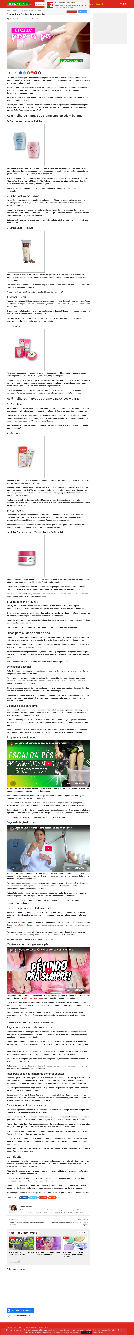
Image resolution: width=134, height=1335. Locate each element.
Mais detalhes (98, 1333)
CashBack (99, 4)
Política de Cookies (30, 1327)
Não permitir (71, 12)
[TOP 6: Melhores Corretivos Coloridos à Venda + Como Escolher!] (75, 1243)
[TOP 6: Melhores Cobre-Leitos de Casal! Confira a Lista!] (21, 1243)
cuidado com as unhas (32, 998)
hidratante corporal (20, 925)
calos (9, 657)
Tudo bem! (86, 1333)
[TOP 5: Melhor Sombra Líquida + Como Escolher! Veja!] (48, 1243)
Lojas (91, 4)
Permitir (83, 12)
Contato (9, 1327)
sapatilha (81, 1120)
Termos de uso (44, 1327)
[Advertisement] (111, 28)
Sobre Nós (18, 1327)
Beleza (12, 1238)
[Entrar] (124, 4)
